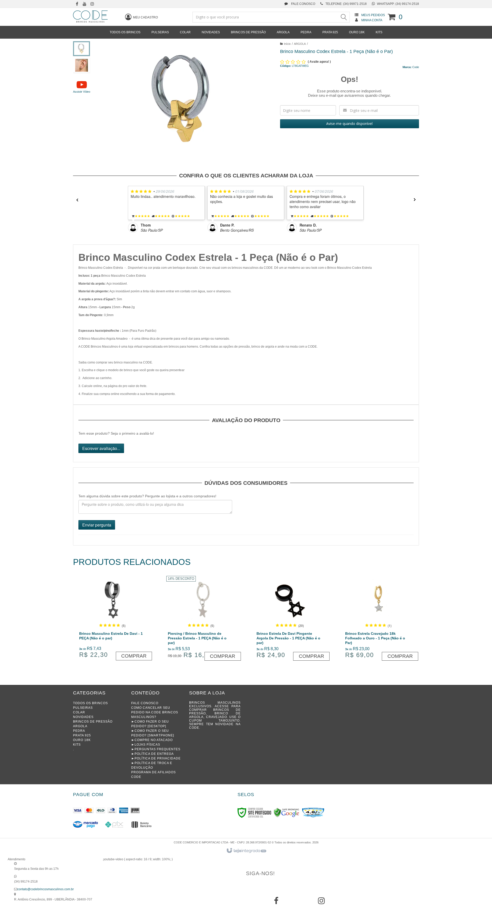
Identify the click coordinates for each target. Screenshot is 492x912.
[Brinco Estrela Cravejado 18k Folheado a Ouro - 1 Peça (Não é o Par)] (378, 619)
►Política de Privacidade (156, 758)
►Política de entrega (152, 754)
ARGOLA (300, 43)
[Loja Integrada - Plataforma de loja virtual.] (246, 851)
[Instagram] (321, 902)
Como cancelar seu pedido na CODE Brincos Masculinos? (154, 712)
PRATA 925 (82, 735)
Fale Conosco (302, 4)
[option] (167, 209)
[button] (81, 86)
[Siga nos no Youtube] (84, 4)
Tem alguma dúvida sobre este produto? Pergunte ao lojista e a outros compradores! (147, 496)
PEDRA (79, 731)
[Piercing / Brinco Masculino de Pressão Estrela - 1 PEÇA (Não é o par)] (201, 619)
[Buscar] (343, 17)
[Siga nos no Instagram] (92, 4)
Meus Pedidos (373, 15)
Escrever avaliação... (101, 448)
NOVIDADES (83, 717)
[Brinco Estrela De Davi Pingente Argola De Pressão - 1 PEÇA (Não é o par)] (290, 619)
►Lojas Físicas (145, 744)
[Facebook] (276, 902)
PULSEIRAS (83, 708)
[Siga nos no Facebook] (77, 4)
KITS (77, 744)
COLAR (79, 712)
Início (287, 43)
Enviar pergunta (96, 525)
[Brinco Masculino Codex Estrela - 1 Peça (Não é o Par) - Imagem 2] (81, 65)
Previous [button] (75, 199)
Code (415, 67)
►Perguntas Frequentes (155, 749)
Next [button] (416, 199)
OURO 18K (82, 740)
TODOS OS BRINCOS (90, 703)
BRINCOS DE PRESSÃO (92, 721)
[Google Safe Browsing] (286, 812)
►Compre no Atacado (152, 740)
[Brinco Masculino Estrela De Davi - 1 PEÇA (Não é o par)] (112, 619)
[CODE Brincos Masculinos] (90, 16)
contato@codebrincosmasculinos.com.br (45, 889)
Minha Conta (371, 20)
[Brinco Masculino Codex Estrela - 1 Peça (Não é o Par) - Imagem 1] (81, 48)
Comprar (134, 656)
